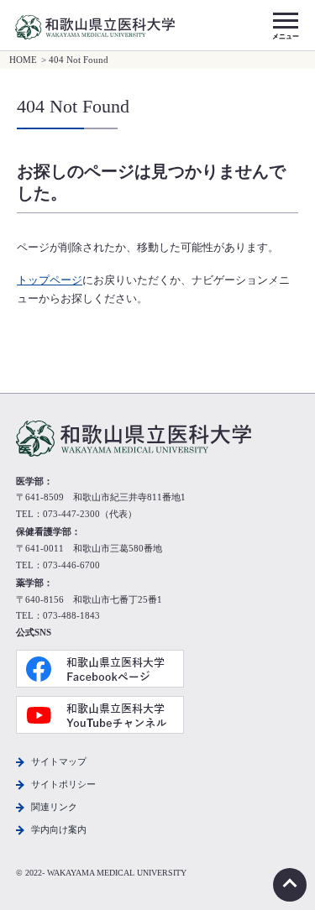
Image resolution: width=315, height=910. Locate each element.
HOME (23, 60)
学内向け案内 (59, 829)
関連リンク (54, 807)
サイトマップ (59, 761)
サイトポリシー (63, 784)
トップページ (49, 280)
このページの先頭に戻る (290, 885)
